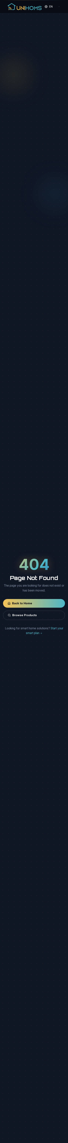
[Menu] (59, 6)
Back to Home (22, 603)
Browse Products (24, 615)
